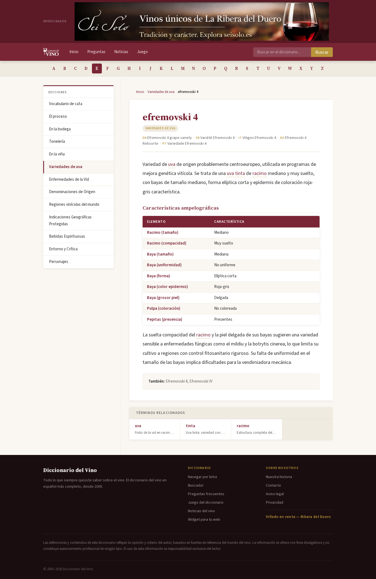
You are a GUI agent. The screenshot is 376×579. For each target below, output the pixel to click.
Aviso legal (275, 494)
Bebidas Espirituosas (67, 236)
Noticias (121, 52)
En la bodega (60, 129)
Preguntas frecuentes (206, 494)
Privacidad (274, 502)
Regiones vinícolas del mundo (74, 204)
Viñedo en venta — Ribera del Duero (298, 517)
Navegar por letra (202, 477)
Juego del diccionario (206, 502)
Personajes (58, 262)
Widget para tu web (204, 519)
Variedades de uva (65, 167)
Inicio (73, 52)
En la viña (57, 154)
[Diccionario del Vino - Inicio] (51, 52)
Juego (142, 52)
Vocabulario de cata (65, 104)
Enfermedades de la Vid (69, 179)
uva (171, 164)
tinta (240, 173)
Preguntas (96, 52)
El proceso (58, 116)
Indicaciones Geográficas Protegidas (70, 220)
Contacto (273, 485)
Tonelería (57, 141)
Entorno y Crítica (63, 249)
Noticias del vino (201, 511)
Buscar (321, 52)
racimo (259, 173)
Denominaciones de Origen (72, 192)
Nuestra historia (279, 477)
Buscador (196, 485)
